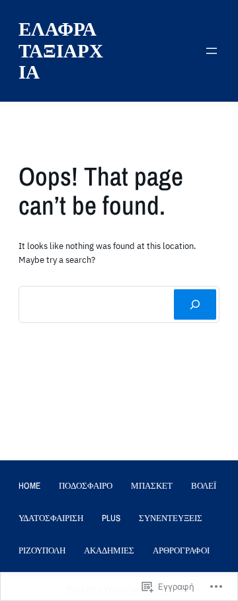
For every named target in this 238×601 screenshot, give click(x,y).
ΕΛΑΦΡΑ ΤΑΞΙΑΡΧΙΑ (61, 50)
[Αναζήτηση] (195, 304)
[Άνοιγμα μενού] (211, 51)
